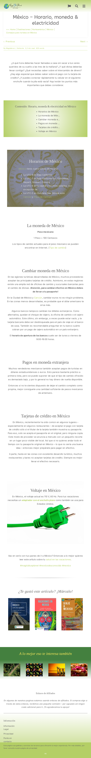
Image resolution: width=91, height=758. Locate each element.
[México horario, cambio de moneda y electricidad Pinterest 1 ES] (72, 599)
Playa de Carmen (43, 197)
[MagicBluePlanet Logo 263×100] (13, 3)
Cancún (27, 197)
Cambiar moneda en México (49, 119)
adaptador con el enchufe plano (38, 500)
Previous (10, 41)
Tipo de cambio (57, 247)
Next (82, 41)
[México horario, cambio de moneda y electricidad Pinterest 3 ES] (19, 599)
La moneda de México (49, 115)
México (22, 169)
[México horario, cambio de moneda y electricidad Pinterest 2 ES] (45, 599)
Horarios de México (48, 111)
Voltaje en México (47, 131)
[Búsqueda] (76, 6)
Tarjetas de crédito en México (49, 127)
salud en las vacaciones (58, 559)
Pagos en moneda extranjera (49, 123)
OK (45, 754)
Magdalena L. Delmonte (15, 48)
